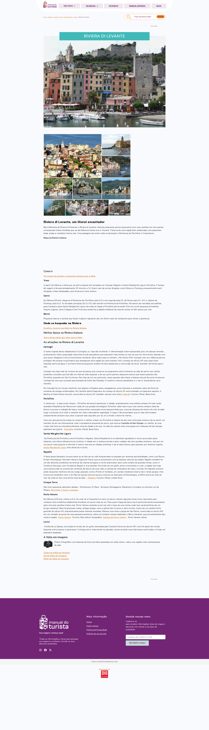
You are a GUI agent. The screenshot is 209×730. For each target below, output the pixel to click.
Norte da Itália (68, 17)
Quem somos (92, 626)
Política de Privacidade (96, 630)
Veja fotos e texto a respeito (64, 490)
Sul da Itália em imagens (55, 555)
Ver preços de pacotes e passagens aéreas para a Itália (69, 276)
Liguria (75, 17)
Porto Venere (64, 517)
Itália (60, 17)
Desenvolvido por (104, 669)
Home (89, 622)
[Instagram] (40, 650)
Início (45, 17)
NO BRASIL (91, 6)
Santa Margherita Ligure (55, 447)
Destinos (50, 17)
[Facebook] (45, 650)
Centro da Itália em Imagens (57, 552)
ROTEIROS (113, 6)
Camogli (126, 394)
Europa (56, 17)
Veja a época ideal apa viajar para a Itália (63, 337)
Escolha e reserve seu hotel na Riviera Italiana (65, 328)
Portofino (68, 429)
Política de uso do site (96, 634)
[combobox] (145, 16)
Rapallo (91, 478)
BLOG (159, 6)
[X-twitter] (50, 650)
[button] (73, 156)
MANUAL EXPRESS (137, 6)
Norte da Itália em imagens (56, 559)
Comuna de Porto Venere (114, 517)
